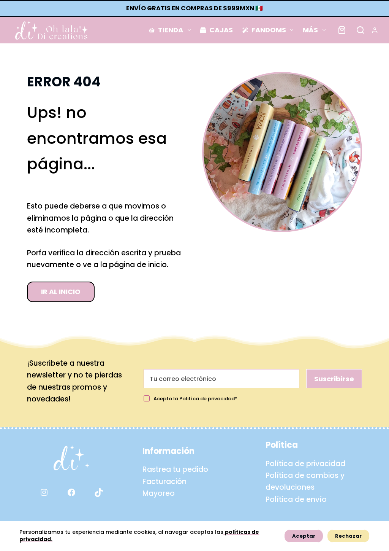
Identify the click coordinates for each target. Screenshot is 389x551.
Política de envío (296, 499)
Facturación (164, 481)
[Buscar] (360, 30)
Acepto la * (195, 398)
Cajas (221, 30)
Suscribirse (334, 379)
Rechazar (348, 536)
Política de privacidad (305, 464)
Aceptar (303, 536)
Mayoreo (158, 493)
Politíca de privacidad (207, 398)
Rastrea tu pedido (175, 469)
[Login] (375, 30)
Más (310, 30)
